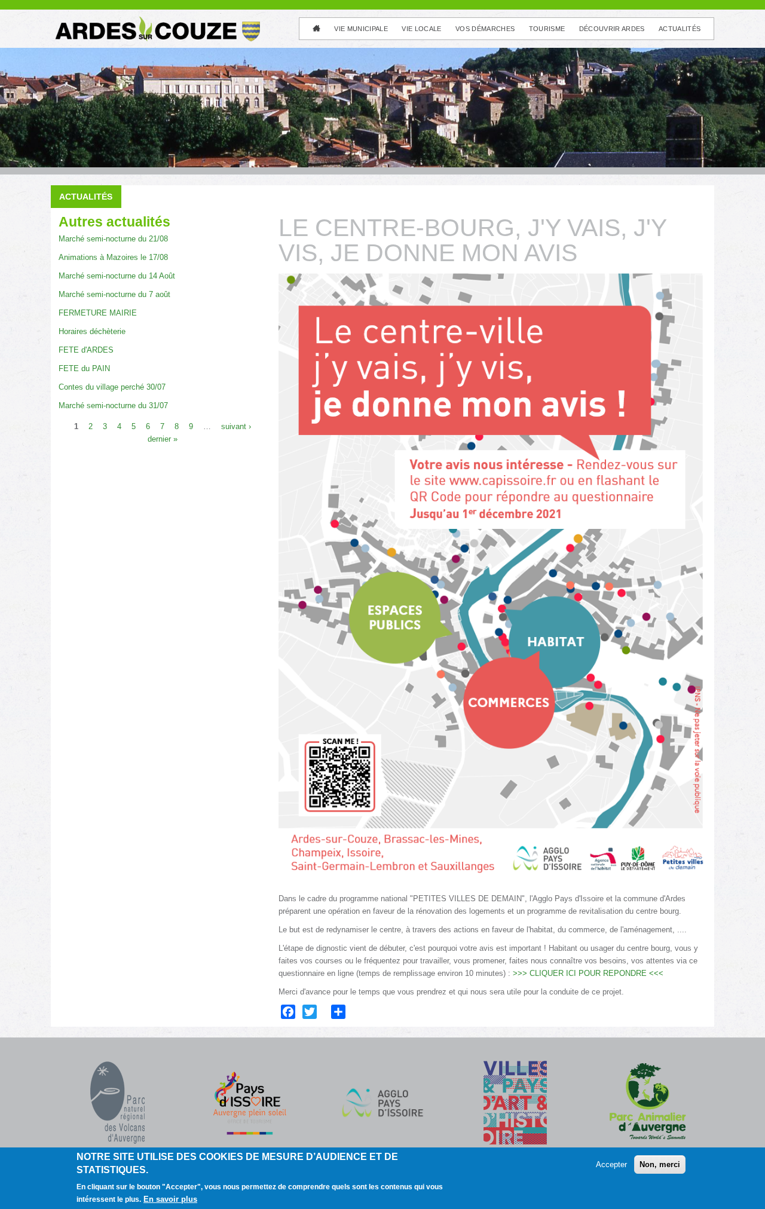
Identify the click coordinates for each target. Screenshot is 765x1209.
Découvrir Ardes (612, 28)
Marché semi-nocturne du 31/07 (113, 405)
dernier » (163, 438)
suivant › (236, 425)
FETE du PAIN (84, 368)
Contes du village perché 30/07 (112, 386)
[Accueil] (156, 21)
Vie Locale (421, 28)
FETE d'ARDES (86, 349)
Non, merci (659, 1164)
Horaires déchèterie (92, 331)
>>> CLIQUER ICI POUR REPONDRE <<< (588, 973)
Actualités (679, 28)
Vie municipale (361, 28)
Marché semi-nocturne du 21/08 (113, 238)
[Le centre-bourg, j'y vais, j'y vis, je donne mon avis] (492, 582)
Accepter (611, 1164)
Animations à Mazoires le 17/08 (113, 257)
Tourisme (547, 28)
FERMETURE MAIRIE (98, 312)
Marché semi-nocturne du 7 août (114, 294)
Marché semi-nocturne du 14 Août (117, 275)
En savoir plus (170, 1199)
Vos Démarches (485, 28)
